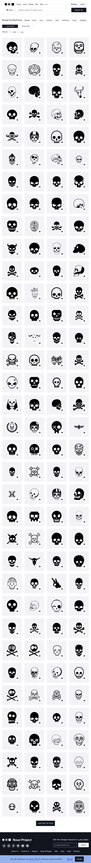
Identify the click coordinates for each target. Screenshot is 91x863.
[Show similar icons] (17, 53)
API (36, 4)
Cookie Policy (34, 859)
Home (19, 4)
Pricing (74, 4)
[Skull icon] (12, 47)
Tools (41, 4)
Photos (31, 4)
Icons (25, 4)
